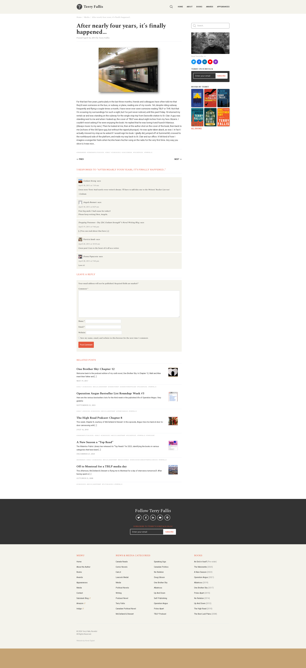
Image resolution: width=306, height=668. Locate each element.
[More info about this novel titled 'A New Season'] (223, 98)
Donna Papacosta (90, 256)
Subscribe (221, 76)
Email (81, 326)
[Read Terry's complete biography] (210, 43)
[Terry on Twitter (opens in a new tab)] (193, 61)
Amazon (79, 603)
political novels (122, 588)
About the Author (83, 567)
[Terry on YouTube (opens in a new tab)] (210, 61)
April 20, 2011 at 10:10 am (89, 243)
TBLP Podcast (160, 614)
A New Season (203, 572)
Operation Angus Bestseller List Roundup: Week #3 (110, 393)
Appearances (223, 7)
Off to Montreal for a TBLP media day (101, 466)
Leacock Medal (122, 577)
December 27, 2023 (85, 453)
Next (176, 159)
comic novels (121, 567)
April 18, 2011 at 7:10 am (88, 185)
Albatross (158, 588)
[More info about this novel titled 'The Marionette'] (210, 98)
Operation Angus (161, 603)
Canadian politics (161, 567)
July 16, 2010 (82, 429)
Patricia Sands (89, 239)
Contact (79, 593)
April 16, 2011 (89, 37)
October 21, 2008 (84, 478)
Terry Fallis (104, 37)
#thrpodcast (150, 435)
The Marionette (203, 567)
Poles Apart (159, 609)
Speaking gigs (160, 562)
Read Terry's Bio (197, 56)
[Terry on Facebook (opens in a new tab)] (199, 61)
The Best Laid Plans (205, 614)
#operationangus (122, 411)
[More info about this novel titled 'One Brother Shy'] (223, 117)
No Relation (159, 572)
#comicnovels (116, 152)
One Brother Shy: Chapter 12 (95, 369)
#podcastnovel (138, 152)
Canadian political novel (126, 609)
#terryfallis (148, 152)
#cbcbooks (86, 411)
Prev (81, 159)
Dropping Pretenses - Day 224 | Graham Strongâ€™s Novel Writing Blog (108, 222)
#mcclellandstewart (100, 387)
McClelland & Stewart (125, 614)
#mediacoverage (123, 460)
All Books (196, 128)
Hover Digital (90, 641)
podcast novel (122, 598)
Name (81, 321)
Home (180, 7)
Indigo (79, 609)
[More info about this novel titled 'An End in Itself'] (197, 98)
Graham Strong (89, 180)
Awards (209, 7)
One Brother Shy (160, 582)
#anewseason (80, 460)
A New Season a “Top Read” (94, 442)
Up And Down (202, 603)
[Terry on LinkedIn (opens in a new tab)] (204, 61)
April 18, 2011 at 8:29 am (88, 206)
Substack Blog (82, 598)
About (190, 7)
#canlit (107, 152)
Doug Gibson (159, 577)
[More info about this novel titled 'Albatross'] (210, 117)
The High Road (203, 609)
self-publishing (160, 598)
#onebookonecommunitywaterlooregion (144, 460)
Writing (119, 593)
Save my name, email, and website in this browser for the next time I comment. (114, 338)
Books (199, 7)
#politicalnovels (107, 484)
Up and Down (159, 593)
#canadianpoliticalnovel (95, 152)
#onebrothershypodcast (128, 387)
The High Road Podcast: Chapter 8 (99, 418)
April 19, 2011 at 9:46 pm (88, 226)
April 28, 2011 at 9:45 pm (88, 261)
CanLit (118, 572)
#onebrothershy (113, 387)
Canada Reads (122, 562)
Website (81, 332)
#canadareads (81, 152)
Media (87, 17)
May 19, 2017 (82, 380)
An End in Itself (205, 562)
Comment (83, 288)
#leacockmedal (127, 152)
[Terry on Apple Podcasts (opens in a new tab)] (215, 61)
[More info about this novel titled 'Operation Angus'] (197, 117)
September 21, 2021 (86, 405)
